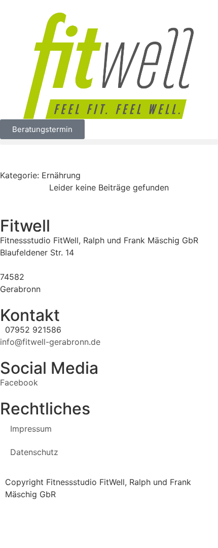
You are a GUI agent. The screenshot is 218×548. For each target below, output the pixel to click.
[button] (109, 142)
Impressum (31, 429)
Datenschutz (34, 452)
